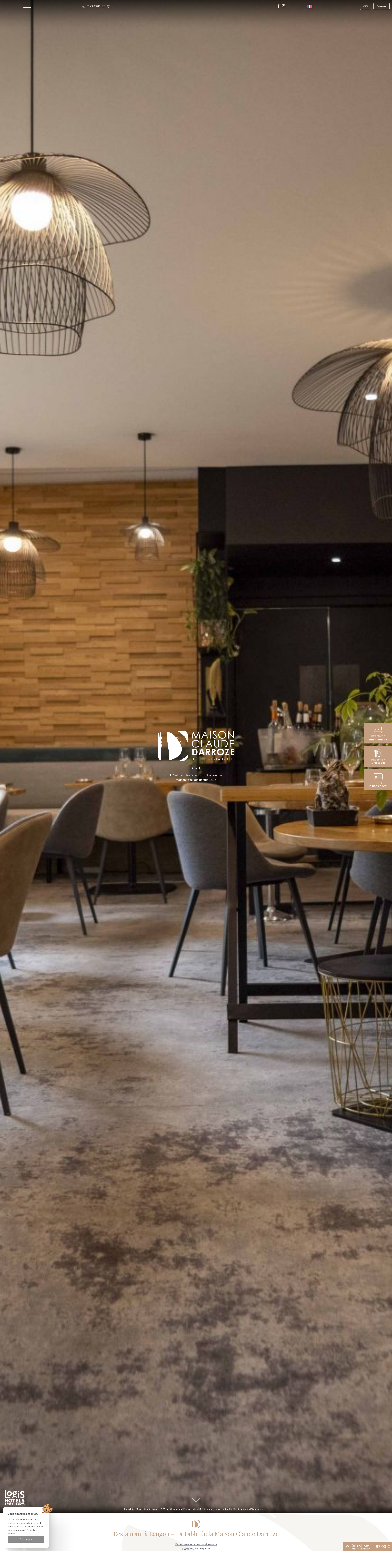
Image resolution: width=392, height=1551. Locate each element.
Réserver (381, 6)
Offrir (366, 6)
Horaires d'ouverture (196, 1549)
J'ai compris (26, 1539)
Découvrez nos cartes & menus (196, 1544)
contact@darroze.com (254, 1509)
